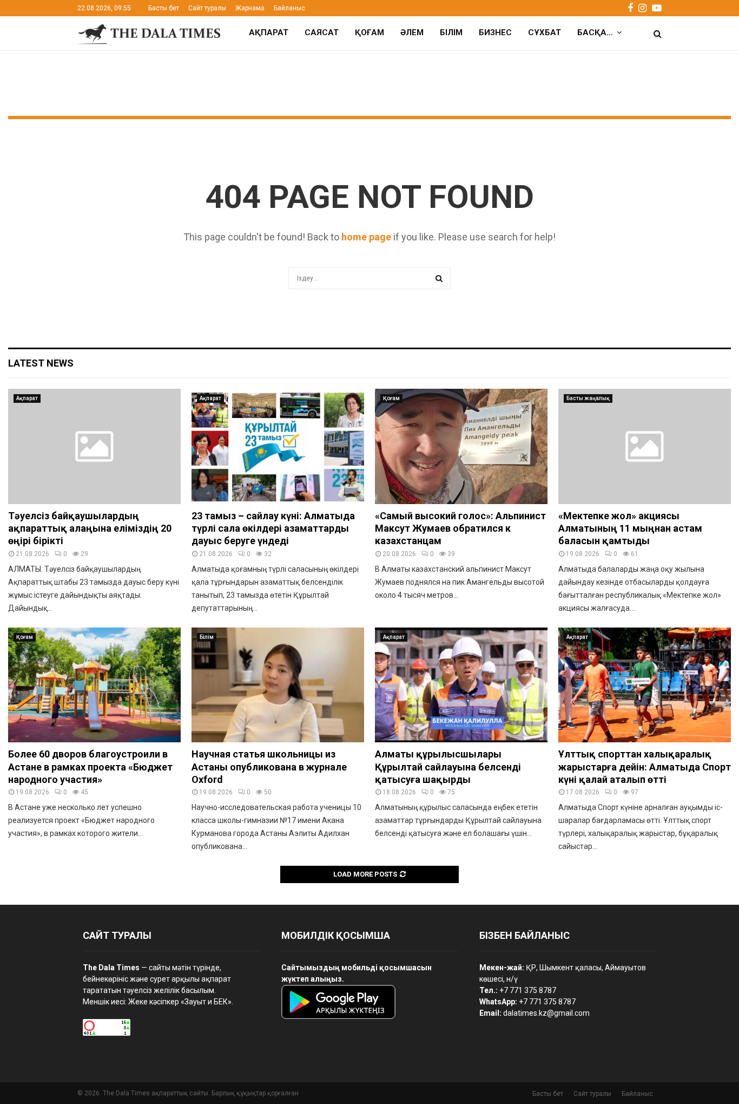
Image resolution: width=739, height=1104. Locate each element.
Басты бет (163, 8)
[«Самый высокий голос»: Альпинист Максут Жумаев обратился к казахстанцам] (461, 446)
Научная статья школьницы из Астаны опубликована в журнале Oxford (269, 766)
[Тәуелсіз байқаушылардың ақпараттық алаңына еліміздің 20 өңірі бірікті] (94, 446)
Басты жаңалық (588, 398)
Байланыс (289, 8)
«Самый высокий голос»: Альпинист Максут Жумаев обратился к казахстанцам (460, 528)
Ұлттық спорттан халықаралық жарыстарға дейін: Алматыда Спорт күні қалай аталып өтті (644, 766)
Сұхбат (544, 32)
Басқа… (595, 32)
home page (366, 237)
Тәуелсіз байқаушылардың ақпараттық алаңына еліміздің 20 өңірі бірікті (89, 528)
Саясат (322, 32)
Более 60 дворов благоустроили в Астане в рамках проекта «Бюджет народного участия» (90, 766)
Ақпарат (268, 32)
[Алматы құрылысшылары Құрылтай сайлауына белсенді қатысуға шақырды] (461, 685)
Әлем (412, 32)
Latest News (41, 363)
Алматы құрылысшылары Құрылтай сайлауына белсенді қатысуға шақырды (448, 766)
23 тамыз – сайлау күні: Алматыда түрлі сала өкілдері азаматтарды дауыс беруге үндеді (273, 528)
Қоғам (369, 32)
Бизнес (495, 32)
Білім (451, 32)
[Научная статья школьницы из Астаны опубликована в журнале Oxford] (278, 685)
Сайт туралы (207, 8)
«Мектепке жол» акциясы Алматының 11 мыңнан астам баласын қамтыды (630, 528)
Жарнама (250, 8)
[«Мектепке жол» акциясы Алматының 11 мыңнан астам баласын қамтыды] (644, 446)
